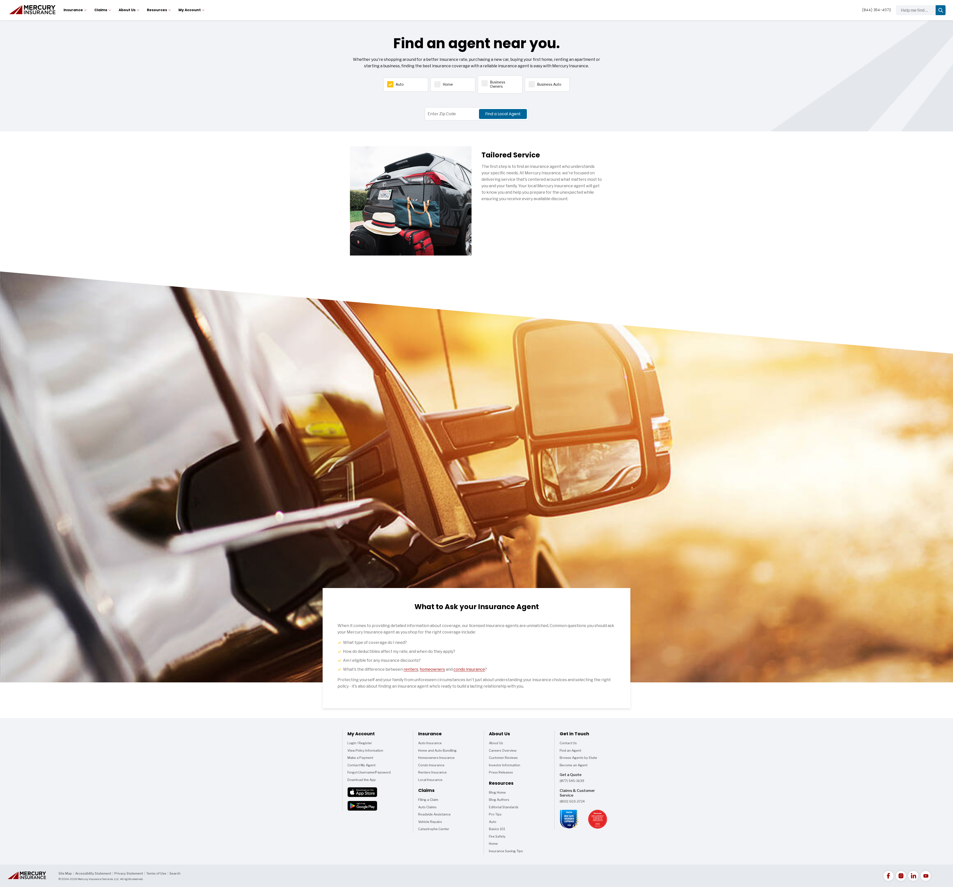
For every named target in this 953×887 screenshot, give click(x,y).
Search (175, 873)
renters (411, 669)
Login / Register (359, 743)
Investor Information (504, 765)
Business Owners (497, 84)
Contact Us (568, 743)
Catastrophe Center (433, 829)
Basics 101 (497, 830)
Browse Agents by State (578, 758)
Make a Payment (360, 758)
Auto (400, 84)
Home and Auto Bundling (437, 750)
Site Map (65, 873)
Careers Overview (502, 750)
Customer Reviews (503, 758)
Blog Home (497, 793)
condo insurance (469, 669)
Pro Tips (495, 814)
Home (448, 84)
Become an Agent (573, 765)
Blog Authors (499, 800)
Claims (100, 9)
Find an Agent (570, 750)
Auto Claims (427, 807)
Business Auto (549, 84)
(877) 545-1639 (572, 781)
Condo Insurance (431, 765)
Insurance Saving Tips (506, 852)
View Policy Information (365, 750)
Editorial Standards (503, 807)
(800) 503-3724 (572, 801)
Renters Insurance (432, 772)
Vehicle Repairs (430, 822)
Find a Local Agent (503, 114)
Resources (157, 9)
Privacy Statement (128, 873)
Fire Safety (497, 837)
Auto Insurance (430, 743)
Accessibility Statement (93, 873)
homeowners (432, 669)
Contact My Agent (361, 765)
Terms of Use (156, 873)
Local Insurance (430, 780)
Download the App (361, 780)
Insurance (73, 9)
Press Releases (501, 772)
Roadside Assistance (434, 814)
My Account (189, 9)
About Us (127, 9)
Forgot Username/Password (369, 772)
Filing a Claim (428, 800)
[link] (888, 876)
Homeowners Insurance (436, 758)
